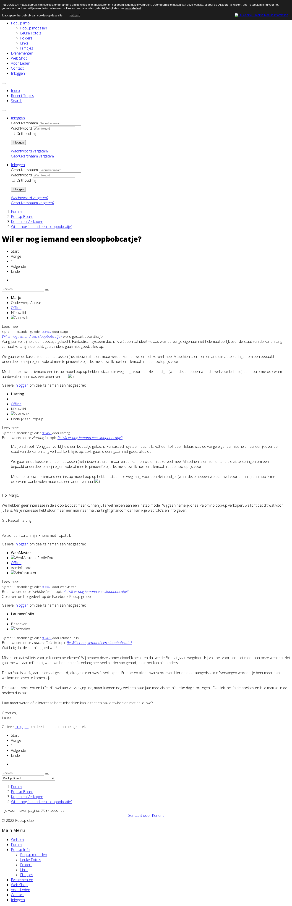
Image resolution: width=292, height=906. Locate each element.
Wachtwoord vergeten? (29, 151)
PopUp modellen (33, 28)
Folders (26, 38)
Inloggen (18, 73)
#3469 (47, 587)
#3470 (47, 638)
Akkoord (75, 15)
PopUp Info (20, 23)
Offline (16, 307)
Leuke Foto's (30, 33)
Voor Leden (20, 63)
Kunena (158, 815)
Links (24, 43)
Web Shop (19, 58)
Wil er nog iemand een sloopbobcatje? (32, 336)
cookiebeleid (133, 8)
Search (16, 100)
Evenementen (22, 53)
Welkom (17, 839)
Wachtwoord (21, 128)
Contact (17, 68)
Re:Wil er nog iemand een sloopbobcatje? (90, 437)
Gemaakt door (140, 815)
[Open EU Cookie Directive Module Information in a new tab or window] (261, 14)
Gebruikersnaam (24, 123)
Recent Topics (22, 95)
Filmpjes (26, 48)
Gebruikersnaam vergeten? (32, 156)
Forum (16, 844)
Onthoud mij (26, 133)
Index (15, 90)
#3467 (47, 332)
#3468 (47, 433)
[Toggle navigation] (3, 83)
